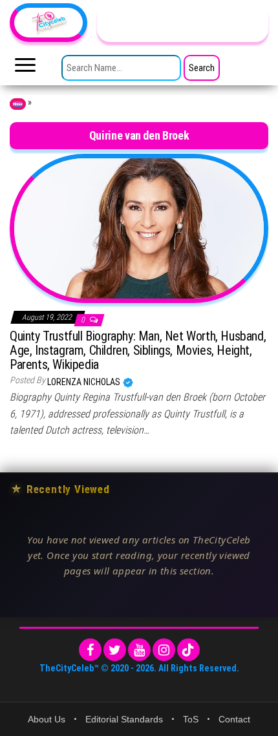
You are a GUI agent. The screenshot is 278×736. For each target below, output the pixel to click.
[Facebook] (90, 649)
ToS (190, 719)
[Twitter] (114, 649)
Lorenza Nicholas (84, 382)
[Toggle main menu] (25, 68)
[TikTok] (188, 649)
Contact (234, 719)
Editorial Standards (124, 719)
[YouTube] (139, 649)
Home (18, 104)
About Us (46, 719)
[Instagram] (164, 649)
